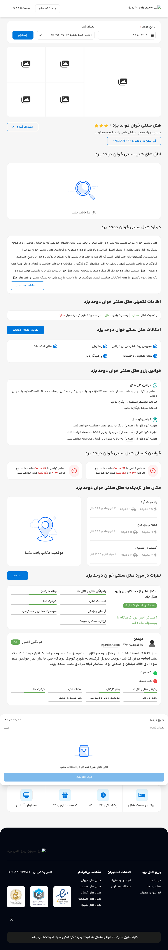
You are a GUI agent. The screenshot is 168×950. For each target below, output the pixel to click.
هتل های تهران (91, 880)
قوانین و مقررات (150, 893)
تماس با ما (154, 887)
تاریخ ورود (148, 27)
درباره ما (155, 880)
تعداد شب (87, 27)
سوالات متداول (121, 887)
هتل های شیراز (91, 905)
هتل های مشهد (90, 887)
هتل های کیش (91, 893)
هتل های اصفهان (89, 899)
